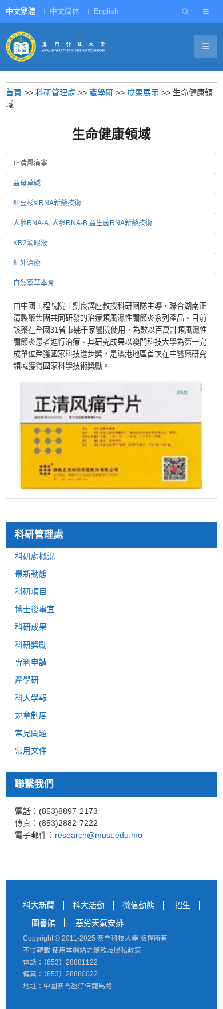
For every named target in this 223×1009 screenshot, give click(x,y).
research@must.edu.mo (98, 835)
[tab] (111, 163)
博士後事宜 (35, 609)
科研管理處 (55, 92)
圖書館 (43, 922)
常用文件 (31, 750)
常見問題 (31, 732)
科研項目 (31, 591)
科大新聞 (39, 905)
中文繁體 (20, 11)
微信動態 (138, 905)
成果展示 (143, 92)
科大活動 (89, 905)
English (106, 11)
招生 (182, 905)
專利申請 (31, 662)
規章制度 (31, 715)
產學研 (101, 92)
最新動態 (31, 573)
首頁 (14, 92)
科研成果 (31, 626)
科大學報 (31, 697)
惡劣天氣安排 (99, 922)
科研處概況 (35, 556)
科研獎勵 (31, 644)
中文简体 (64, 11)
